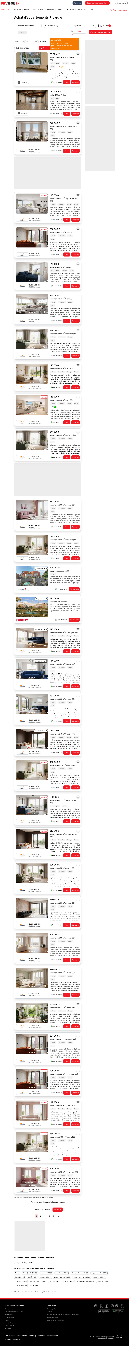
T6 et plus (42, 41)
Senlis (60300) (20, 1277)
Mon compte (10, 1336)
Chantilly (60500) (21, 1281)
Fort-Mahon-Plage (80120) (85, 1281)
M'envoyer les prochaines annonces (49, 1202)
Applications (9, 1323)
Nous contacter (10, 1326)
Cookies (49, 1312)
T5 (36, 41)
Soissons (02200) (45, 1277)
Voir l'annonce (74, 589)
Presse (7, 1320)
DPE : (60, 66)
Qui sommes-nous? (11, 1309)
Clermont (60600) (103, 1281)
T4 (31, 41)
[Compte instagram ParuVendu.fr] (112, 1306)
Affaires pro (81, 10)
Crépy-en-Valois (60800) (38, 1281)
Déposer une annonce (25, 1336)
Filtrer (106, 26)
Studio (17, 41)
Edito (92, 10)
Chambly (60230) (21, 1285)
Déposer (97, 3)
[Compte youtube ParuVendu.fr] (122, 1306)
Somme (23, 1262)
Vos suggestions (52, 1309)
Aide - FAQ (8, 1328)
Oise (16, 1262)
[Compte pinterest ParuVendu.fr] (117, 1306)
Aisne (30, 1262)
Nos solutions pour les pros (14, 1312)
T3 (27, 41)
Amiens (17, 1273)
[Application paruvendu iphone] (104, 1311)
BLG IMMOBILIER (34, 150)
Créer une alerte (48, 48)
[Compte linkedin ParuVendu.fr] (101, 1306)
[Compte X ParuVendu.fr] (96, 1306)
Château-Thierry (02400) (80, 1273)
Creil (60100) (32, 1277)
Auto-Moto (17, 10)
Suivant (56, 1209)
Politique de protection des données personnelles (63, 1314)
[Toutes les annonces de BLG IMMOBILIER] (22, 151)
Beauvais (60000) (46, 1273)
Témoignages (9, 1317)
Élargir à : (76, 31)
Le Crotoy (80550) (55, 1281)
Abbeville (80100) (99, 1277)
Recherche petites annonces (47, 1336)
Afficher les (100, 32)
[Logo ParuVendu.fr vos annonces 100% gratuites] (10, 5)
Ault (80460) (34, 1285)
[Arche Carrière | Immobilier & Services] (119, 1337)
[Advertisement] (64, 1236)
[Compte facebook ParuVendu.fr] (106, 1306)
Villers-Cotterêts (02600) (62, 1277)
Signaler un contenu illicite (55, 1320)
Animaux (50, 10)
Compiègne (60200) (62, 1273)
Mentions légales (52, 1317)
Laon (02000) (69, 1281)
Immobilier (5, 10)
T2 (23, 41)
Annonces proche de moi (14, 1339)
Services (60, 10)
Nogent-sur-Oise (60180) (81, 1277)
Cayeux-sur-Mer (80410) (99, 1273)
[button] (29, 280)
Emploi (27, 10)
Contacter (75, 82)
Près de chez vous (120, 10)
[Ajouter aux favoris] (78, 54)
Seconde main (38, 10)
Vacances (70, 10)
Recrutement (9, 1314)
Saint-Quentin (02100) (30, 1273)
